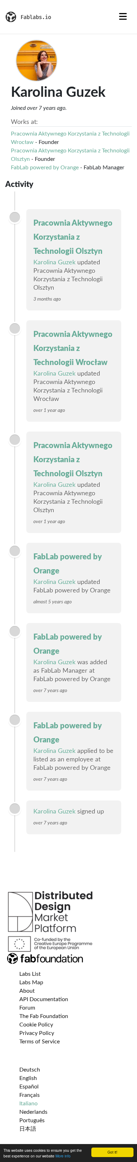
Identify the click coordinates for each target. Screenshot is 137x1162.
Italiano (28, 1103)
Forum (27, 1008)
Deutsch (29, 1070)
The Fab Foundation (43, 1016)
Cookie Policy (36, 1025)
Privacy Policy (36, 1033)
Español (29, 1086)
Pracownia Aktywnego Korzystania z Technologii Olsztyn (72, 237)
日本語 (27, 1129)
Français (29, 1095)
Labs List (30, 974)
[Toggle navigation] (123, 17)
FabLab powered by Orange (45, 167)
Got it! (112, 1152)
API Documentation (43, 999)
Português (32, 1120)
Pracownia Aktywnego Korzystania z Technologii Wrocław (72, 348)
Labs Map (31, 982)
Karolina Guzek (54, 262)
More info (63, 1155)
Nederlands (33, 1112)
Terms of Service (39, 1041)
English (28, 1078)
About (27, 991)
